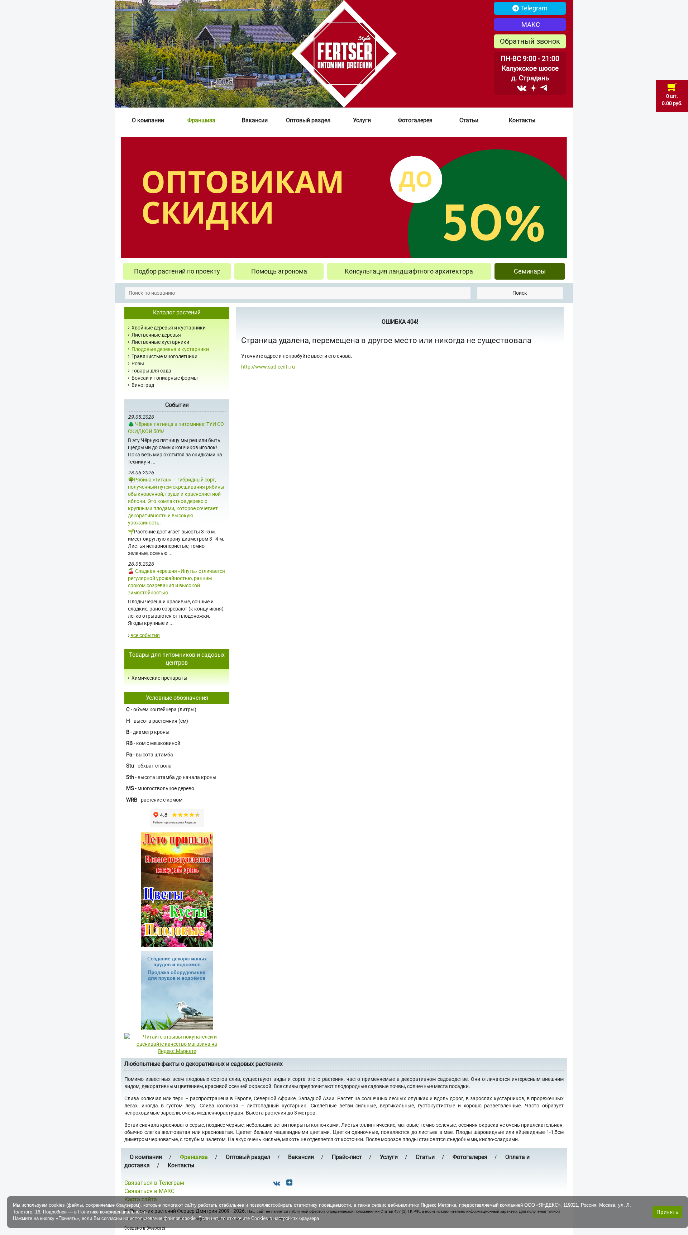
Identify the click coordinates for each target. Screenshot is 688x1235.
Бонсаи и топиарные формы (165, 378)
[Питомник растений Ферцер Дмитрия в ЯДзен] (533, 88)
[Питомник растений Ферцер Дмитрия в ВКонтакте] (521, 88)
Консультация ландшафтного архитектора (409, 271)
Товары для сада (151, 371)
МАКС (530, 24)
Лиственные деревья (156, 335)
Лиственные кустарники (160, 342)
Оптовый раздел (308, 120)
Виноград (143, 385)
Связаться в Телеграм (154, 1182)
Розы (138, 363)
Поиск (519, 293)
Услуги (362, 120)
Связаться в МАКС (149, 1191)
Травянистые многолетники (164, 356)
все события (145, 635)
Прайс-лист (347, 1157)
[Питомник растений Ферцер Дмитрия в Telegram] (543, 88)
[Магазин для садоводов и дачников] (177, 990)
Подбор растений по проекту (177, 271)
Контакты (522, 120)
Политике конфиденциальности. (113, 1212)
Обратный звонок (530, 41)
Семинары (530, 271)
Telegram (533, 8)
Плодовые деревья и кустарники (170, 349)
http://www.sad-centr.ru (268, 367)
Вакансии (255, 120)
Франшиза (201, 120)
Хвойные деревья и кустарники (169, 328)
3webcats (156, 1228)
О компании (148, 120)
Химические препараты (159, 678)
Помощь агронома (279, 271)
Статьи (468, 120)
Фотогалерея (415, 120)
